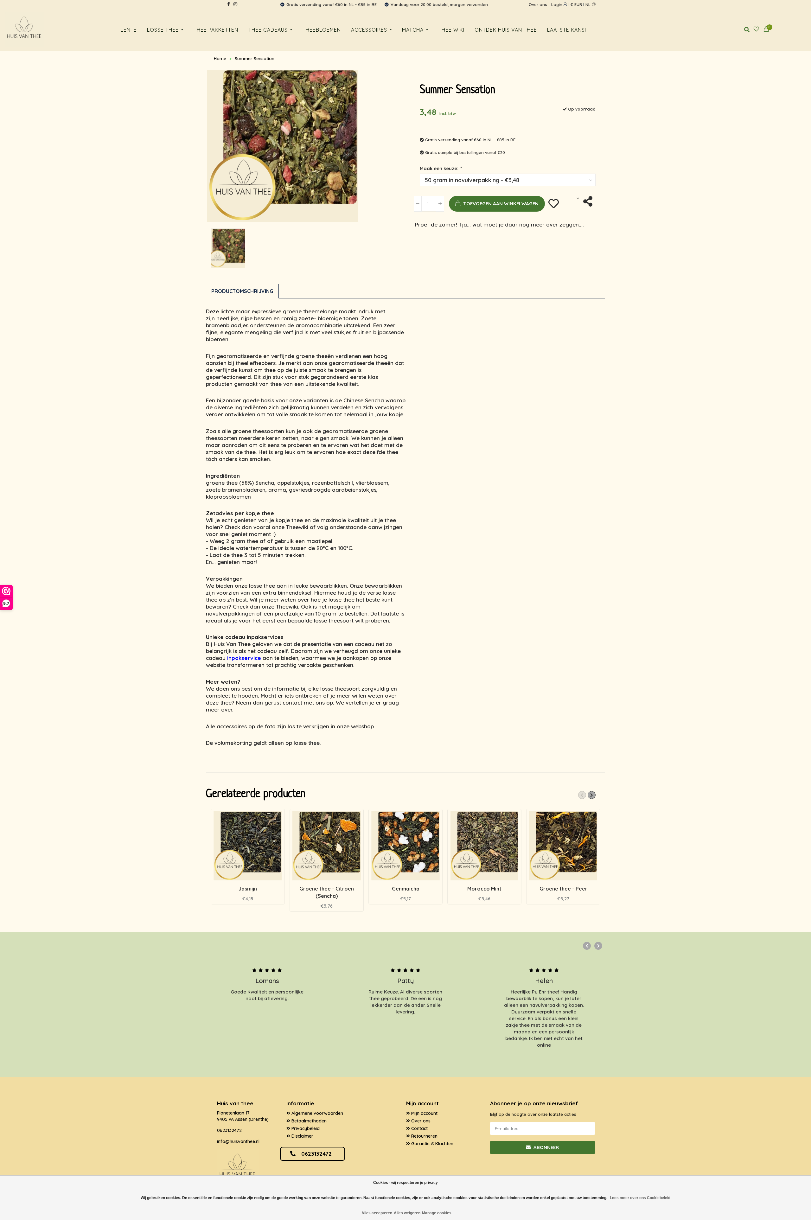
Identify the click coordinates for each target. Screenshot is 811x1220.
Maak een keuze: (440, 168)
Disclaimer (301, 1136)
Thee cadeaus (268, 30)
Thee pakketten (216, 30)
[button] (582, 795)
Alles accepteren (376, 1213)
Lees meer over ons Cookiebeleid (640, 1198)
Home (220, 58)
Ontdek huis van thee (506, 30)
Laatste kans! (566, 30)
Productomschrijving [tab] (242, 291)
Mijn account (423, 1113)
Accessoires (369, 30)
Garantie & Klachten (431, 1144)
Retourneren (423, 1136)
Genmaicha (405, 888)
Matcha (413, 30)
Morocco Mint (484, 888)
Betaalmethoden (308, 1121)
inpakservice (244, 658)
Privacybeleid (305, 1128)
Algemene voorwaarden (316, 1113)
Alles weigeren (407, 1213)
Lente (129, 30)
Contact (419, 1128)
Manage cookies (436, 1213)
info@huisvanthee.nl (238, 1141)
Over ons (538, 4)
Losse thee (163, 30)
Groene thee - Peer (563, 888)
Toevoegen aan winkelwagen (501, 204)
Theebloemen (322, 30)
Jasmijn (248, 888)
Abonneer (545, 1147)
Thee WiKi (451, 30)
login (557, 4)
